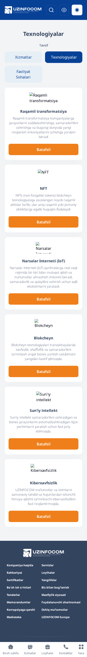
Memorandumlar (18, 602)
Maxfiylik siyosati (54, 595)
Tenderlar (13, 595)
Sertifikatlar (15, 580)
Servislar (48, 565)
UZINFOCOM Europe (56, 617)
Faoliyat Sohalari (23, 74)
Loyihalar (48, 573)
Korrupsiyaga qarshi (21, 610)
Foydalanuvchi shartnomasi (61, 602)
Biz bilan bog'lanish (55, 587)
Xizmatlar (23, 57)
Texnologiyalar (64, 57)
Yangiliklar (49, 580)
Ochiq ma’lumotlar (55, 610)
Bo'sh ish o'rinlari (19, 587)
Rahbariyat (14, 573)
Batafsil (44, 149)
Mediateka (14, 617)
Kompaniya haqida (20, 565)
